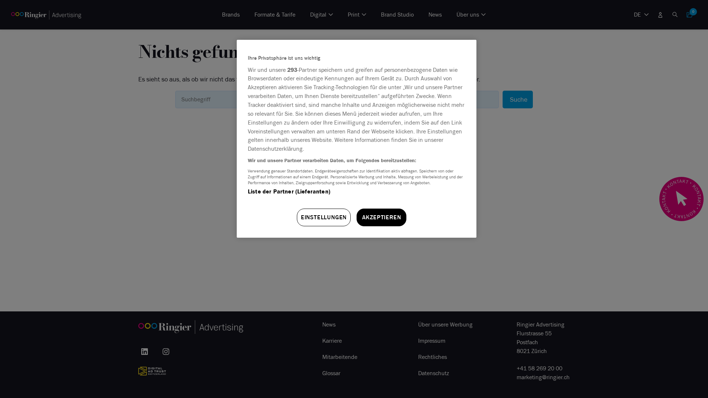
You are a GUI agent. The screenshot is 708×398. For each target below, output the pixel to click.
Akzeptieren (381, 217)
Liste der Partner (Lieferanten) (289, 191)
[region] (356, 139)
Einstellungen (324, 217)
